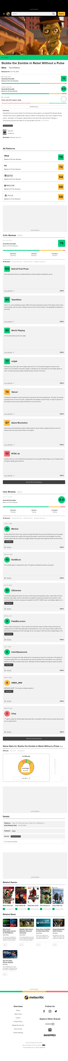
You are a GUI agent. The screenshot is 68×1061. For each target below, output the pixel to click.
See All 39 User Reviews (34, 739)
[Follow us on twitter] (55, 1012)
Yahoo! (11, 392)
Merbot (12, 529)
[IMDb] (44, 1045)
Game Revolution (16, 423)
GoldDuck (13, 559)
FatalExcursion (16, 621)
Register (61, 14)
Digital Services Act (18, 1025)
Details (6, 816)
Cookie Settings (18, 1033)
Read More (9, 541)
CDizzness (13, 590)
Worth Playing (15, 330)
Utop (11, 713)
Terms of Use (18, 1029)
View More (25, 778)
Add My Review (34, 106)
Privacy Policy (18, 1021)
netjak (11, 361)
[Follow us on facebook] (44, 1012)
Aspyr (6, 57)
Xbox (62, 291)
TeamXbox (13, 299)
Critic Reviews (9, 235)
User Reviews (9, 492)
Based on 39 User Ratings (9, 91)
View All (20, 235)
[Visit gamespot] (50, 1025)
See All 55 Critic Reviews (34, 482)
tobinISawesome (16, 652)
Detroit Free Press (17, 269)
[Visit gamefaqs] (50, 1036)
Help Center (18, 1014)
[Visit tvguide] (50, 1031)
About (18, 1010)
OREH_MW (14, 683)
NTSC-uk (12, 453)
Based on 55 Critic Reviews (9, 81)
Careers (18, 1018)
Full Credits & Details (10, 842)
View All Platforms (14, 68)
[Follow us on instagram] (50, 1012)
